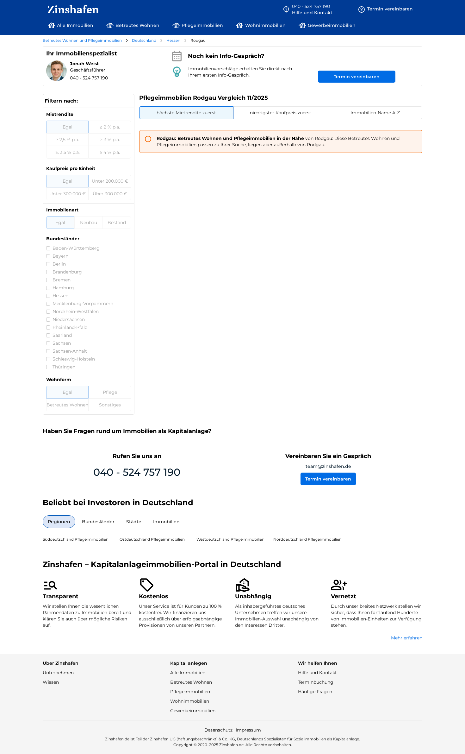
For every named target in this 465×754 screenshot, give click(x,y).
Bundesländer (62, 239)
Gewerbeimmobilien (192, 710)
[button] (307, 9)
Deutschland (144, 40)
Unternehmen (58, 672)
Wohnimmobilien (189, 701)
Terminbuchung (315, 682)
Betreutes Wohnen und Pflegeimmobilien (82, 40)
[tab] (186, 112)
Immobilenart (62, 210)
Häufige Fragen (315, 691)
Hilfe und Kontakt (317, 672)
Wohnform (58, 379)
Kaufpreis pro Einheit (70, 168)
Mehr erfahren (406, 638)
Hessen (173, 40)
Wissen (51, 682)
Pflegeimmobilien (190, 691)
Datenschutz (218, 730)
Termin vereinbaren (357, 76)
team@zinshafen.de (328, 466)
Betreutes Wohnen (191, 682)
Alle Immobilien (187, 672)
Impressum (248, 730)
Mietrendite (59, 114)
